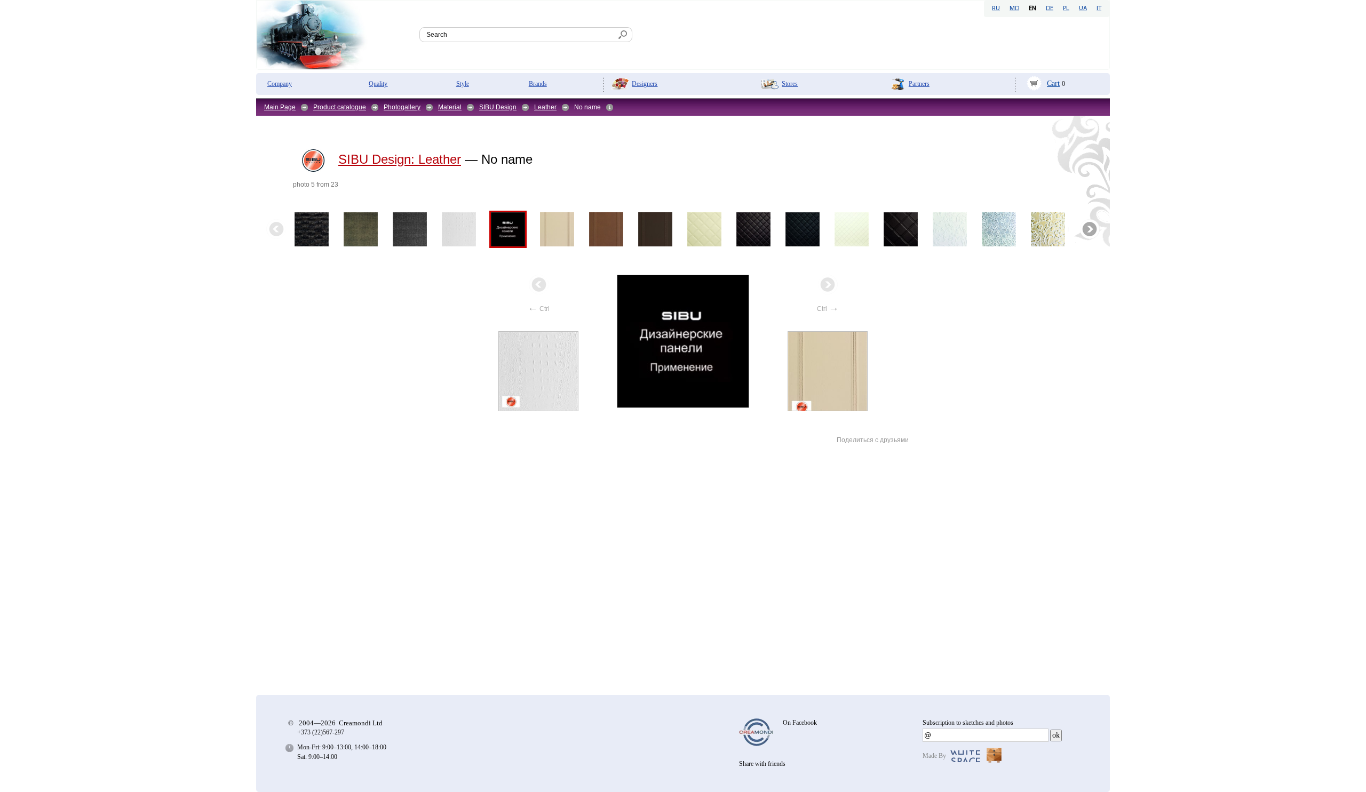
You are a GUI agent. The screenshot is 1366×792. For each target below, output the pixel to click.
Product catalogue (339, 107)
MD (1014, 8)
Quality (378, 83)
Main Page (280, 107)
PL (1066, 8)
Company (279, 83)
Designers (644, 83)
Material (450, 107)
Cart (1053, 83)
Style (462, 83)
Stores (790, 83)
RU (996, 8)
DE (1049, 8)
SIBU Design (498, 107)
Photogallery (402, 107)
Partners (919, 83)
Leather (545, 107)
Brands (538, 83)
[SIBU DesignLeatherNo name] (683, 341)
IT (1099, 8)
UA (1083, 8)
